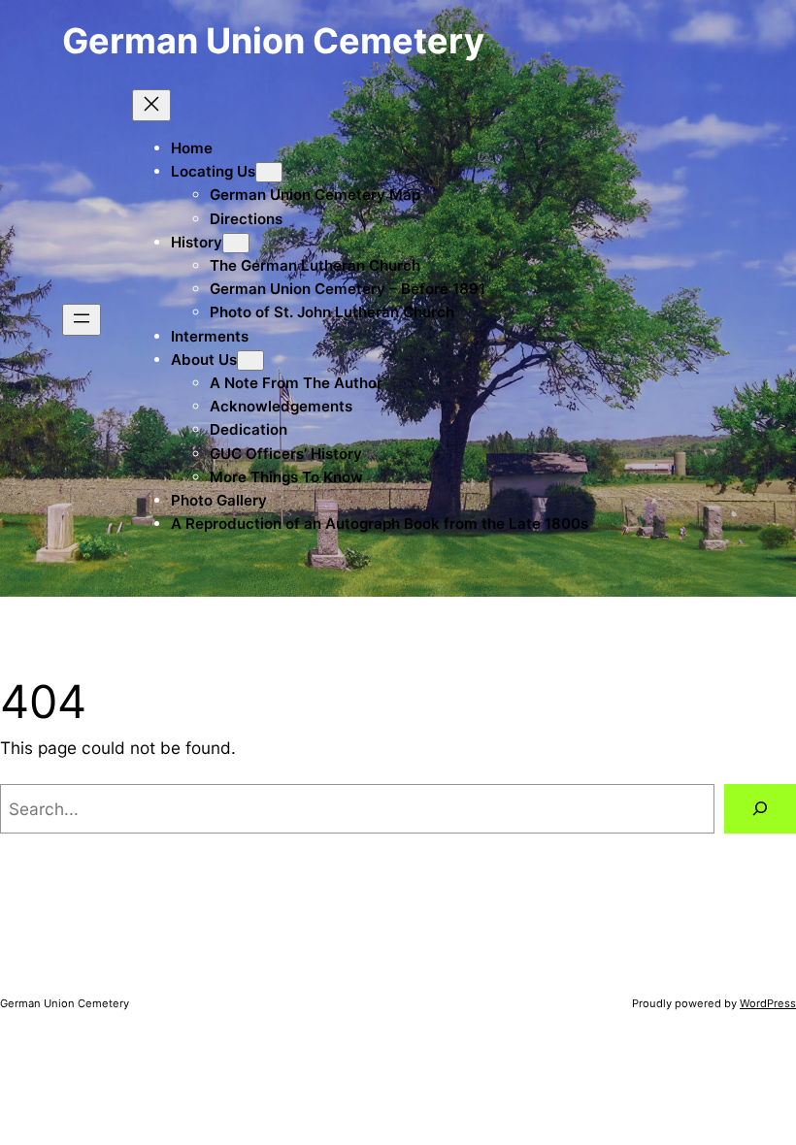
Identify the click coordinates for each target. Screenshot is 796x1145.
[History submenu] (235, 243)
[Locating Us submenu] (268, 172)
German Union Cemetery (273, 40)
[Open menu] (81, 320)
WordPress (768, 1003)
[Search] (760, 809)
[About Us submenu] (250, 360)
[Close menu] (151, 105)
